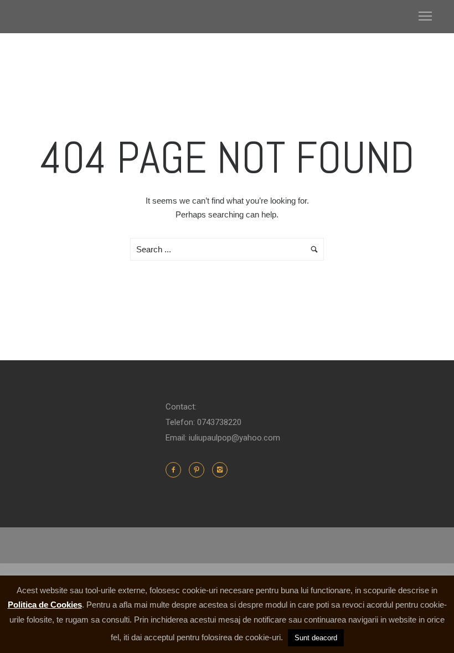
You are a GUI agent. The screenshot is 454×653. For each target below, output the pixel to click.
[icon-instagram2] (220, 470)
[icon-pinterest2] (199, 470)
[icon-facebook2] (176, 470)
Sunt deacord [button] (316, 638)
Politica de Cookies (45, 604)
